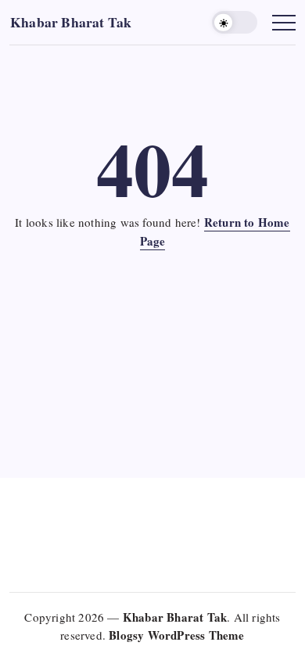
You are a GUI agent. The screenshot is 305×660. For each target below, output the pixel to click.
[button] (234, 22)
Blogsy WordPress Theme (176, 635)
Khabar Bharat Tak (70, 22)
